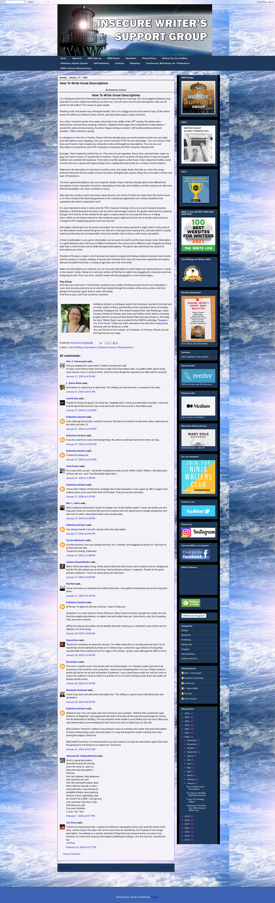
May (189, 767)
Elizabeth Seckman (76, 690)
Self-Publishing (101, 63)
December (192, 740)
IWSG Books (113, 58)
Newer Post (67, 867)
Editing (184, 630)
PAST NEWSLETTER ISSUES (194, 357)
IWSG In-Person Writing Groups (76, 68)
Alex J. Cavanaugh (76, 361)
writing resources (189, 658)
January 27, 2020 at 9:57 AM (80, 392)
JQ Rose (70, 843)
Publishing (186, 640)
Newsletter (131, 58)
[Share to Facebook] (114, 343)
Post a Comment (71, 854)
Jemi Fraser (72, 466)
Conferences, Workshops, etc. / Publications (168, 63)
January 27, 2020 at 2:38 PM (80, 518)
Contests (119, 63)
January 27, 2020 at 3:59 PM (80, 555)
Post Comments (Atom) (123, 878)
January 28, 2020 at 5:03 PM (80, 683)
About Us (76, 58)
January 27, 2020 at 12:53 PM (81, 429)
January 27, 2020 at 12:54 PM (81, 459)
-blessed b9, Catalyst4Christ (81, 756)
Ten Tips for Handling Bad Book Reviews (196, 794)
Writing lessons (125, 347)
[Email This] (105, 343)
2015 (187, 832)
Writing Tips (186, 644)
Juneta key (72, 398)
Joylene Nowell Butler (78, 562)
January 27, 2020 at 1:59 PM (80, 478)
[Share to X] (111, 343)
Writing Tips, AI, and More (174, 58)
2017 (187, 824)
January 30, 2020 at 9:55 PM (80, 702)
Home (63, 58)
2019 (187, 816)
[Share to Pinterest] (116, 343)
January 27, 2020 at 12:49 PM (81, 410)
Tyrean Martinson (75, 540)
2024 (187, 721)
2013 (187, 840)
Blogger (155, 897)
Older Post (165, 867)
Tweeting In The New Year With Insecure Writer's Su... (196, 808)
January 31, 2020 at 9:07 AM (80, 749)
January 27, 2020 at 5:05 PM (80, 577)
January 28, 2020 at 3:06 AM (80, 633)
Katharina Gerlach (107, 347)
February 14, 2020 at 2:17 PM (81, 847)
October (191, 748)
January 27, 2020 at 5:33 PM (80, 596)
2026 (187, 713)
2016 (187, 828)
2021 (187, 733)
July (189, 760)
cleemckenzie (190, 698)
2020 (187, 737)
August (190, 756)
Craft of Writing (75, 347)
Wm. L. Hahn (73, 503)
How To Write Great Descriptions (195, 788)
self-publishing (188, 654)
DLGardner (72, 662)
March (190, 775)
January (191, 783)
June (189, 763)
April (189, 771)
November (192, 744)
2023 (187, 725)
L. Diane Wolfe (74, 383)
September (192, 752)
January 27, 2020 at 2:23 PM (80, 496)
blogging (185, 649)
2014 (187, 836)
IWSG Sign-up (94, 58)
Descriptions (90, 347)
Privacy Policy (149, 58)
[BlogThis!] (108, 343)
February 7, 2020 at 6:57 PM (80, 816)
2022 (187, 729)
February (191, 779)
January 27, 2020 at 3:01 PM (80, 533)
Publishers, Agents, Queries (74, 63)
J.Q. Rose (71, 822)
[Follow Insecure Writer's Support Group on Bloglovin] (193, 617)
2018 (187, 820)
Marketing (135, 63)
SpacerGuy (72, 640)
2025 (187, 717)
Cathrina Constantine (194, 678)
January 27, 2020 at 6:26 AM (80, 376)
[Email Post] (100, 343)
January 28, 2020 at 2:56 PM (80, 655)
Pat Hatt (70, 584)
